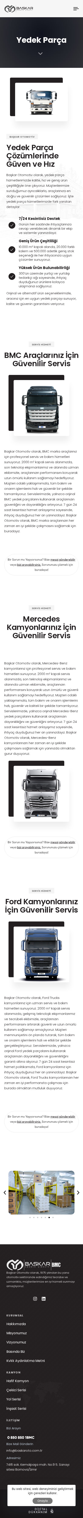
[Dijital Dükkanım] (51, 1510)
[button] (4, 1192)
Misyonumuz (16, 1333)
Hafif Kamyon (17, 1380)
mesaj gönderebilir (62, 559)
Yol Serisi (16, 1399)
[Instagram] (35, 1299)
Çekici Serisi (19, 1390)
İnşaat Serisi (19, 1408)
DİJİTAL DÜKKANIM (36, 1510)
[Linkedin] (44, 1299)
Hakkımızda (16, 1323)
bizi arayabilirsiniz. (29, 565)
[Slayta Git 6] (49, 1217)
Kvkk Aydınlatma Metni (25, 1360)
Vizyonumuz (16, 1342)
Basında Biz (15, 1351)
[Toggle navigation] (66, 8)
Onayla (42, 1501)
